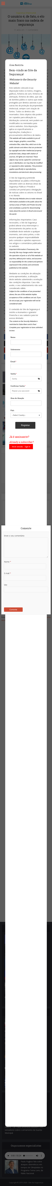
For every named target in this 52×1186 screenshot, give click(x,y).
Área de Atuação (17, 398)
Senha (14, 374)
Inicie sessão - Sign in (21, 446)
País (12, 410)
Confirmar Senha (18, 386)
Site (5, 585)
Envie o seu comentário (14, 535)
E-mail (7, 573)
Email (13, 362)
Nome (13, 337)
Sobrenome (15, 350)
